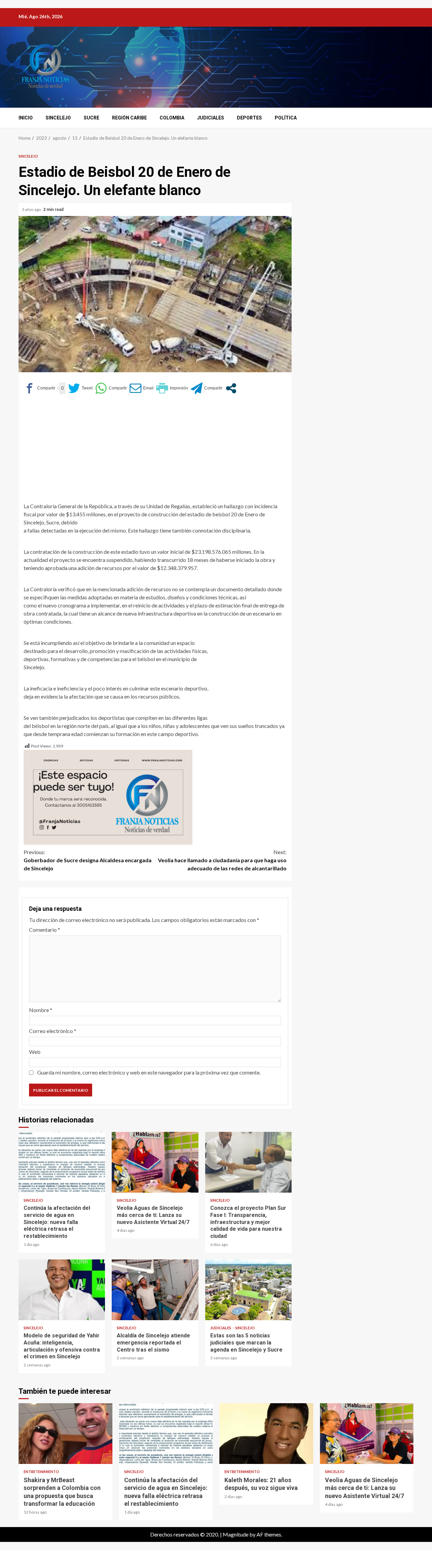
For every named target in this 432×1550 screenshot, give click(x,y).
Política (286, 117)
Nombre (40, 1010)
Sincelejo (58, 117)
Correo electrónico (52, 1031)
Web (34, 1052)
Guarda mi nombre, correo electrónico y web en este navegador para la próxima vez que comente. (149, 1072)
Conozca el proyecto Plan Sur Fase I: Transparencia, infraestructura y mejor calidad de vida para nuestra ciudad (248, 1162)
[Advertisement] (155, 451)
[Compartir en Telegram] (206, 388)
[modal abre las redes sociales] (231, 388)
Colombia (172, 117)
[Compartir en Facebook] (39, 388)
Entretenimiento (41, 1471)
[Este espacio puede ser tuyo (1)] (108, 796)
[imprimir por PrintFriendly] (172, 388)
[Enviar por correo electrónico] (142, 388)
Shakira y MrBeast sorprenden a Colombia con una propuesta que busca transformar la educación (65, 1433)
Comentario (44, 929)
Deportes (249, 117)
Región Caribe (129, 117)
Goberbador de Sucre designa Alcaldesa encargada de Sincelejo (88, 860)
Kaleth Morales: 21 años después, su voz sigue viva (266, 1433)
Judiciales (210, 117)
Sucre (91, 117)
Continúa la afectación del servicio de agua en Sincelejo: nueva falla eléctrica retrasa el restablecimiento (62, 1162)
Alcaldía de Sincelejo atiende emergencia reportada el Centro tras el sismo (155, 1289)
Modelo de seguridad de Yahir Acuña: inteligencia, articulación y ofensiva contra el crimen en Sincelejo (62, 1289)
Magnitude (235, 1534)
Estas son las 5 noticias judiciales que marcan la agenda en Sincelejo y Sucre (248, 1289)
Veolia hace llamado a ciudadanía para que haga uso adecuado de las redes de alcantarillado (222, 860)
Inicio (26, 117)
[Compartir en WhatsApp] (111, 388)
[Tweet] (80, 388)
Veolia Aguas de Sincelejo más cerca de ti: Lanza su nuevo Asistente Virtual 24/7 (155, 1162)
